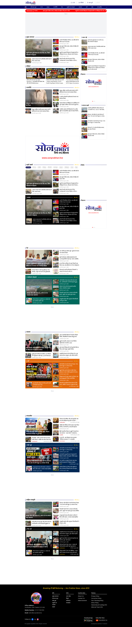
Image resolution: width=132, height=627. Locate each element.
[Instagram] (38, 619)
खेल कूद (54, 600)
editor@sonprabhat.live (35, 613)
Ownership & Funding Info (99, 605)
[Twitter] (35, 619)
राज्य (41, 7)
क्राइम (48, 7)
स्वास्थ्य (80, 7)
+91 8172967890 (39, 610)
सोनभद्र (34, 167)
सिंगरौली (49, 167)
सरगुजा (61, 167)
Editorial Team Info (97, 607)
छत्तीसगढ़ (68, 600)
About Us (81, 596)
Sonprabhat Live (103, 620)
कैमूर (76, 167)
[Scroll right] (78, 77)
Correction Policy (96, 598)
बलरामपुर (55, 167)
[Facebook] (32, 619)
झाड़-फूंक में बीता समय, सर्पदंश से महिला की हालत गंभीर (35, 11)
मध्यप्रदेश (68, 603)
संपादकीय (99, 7)
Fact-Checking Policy (97, 600)
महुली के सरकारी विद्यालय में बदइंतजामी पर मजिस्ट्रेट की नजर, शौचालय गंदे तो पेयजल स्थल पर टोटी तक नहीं (79, 11)
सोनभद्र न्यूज (33, 7)
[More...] (106, 7)
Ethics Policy (95, 603)
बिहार (67, 598)
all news (28, 167)
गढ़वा (72, 167)
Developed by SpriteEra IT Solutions (99, 623)
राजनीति (55, 7)
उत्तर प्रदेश (68, 596)
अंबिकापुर (67, 167)
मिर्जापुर (44, 167)
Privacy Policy (95, 596)
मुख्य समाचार (55, 596)
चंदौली (39, 167)
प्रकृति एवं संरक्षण (71, 7)
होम (26, 7)
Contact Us (81, 598)
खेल (92, 7)
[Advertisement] (66, 24)
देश (62, 7)
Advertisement (82, 600)
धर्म (86, 7)
